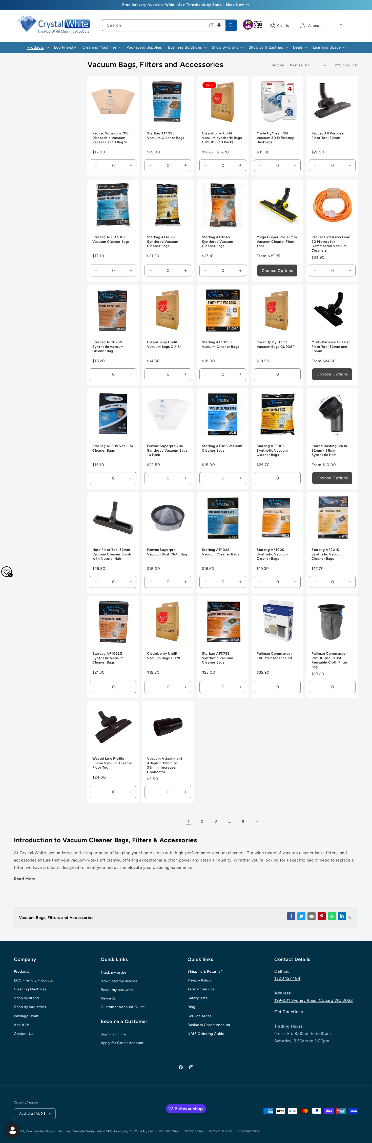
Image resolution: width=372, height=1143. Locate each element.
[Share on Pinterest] (322, 916)
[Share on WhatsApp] (332, 916)
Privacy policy (193, 1131)
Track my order (113, 972)
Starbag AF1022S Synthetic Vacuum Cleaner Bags (108, 657)
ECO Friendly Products (33, 980)
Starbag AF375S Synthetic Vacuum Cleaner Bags (217, 657)
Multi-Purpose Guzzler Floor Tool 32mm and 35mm (331, 346)
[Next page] (256, 821)
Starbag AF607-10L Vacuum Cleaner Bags (111, 239)
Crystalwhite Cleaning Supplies (48, 1131)
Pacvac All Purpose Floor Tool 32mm (328, 135)
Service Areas (200, 1016)
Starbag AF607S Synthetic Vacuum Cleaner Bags (162, 241)
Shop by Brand (26, 998)
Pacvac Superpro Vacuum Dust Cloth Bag (167, 552)
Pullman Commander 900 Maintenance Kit (275, 655)
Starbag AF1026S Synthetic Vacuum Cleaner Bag (108, 346)
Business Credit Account (209, 1025)
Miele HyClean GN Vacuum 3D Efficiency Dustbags (275, 137)
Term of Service (201, 989)
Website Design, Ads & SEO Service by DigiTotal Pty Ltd (113, 1131)
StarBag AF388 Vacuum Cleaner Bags (222, 448)
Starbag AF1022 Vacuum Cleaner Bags (220, 552)
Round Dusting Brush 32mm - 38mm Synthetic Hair (329, 450)
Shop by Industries (30, 1007)
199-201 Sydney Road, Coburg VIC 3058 (313, 1000)
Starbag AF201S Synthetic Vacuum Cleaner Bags (327, 554)
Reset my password (117, 990)
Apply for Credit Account (122, 1043)
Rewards (108, 998)
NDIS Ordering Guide (206, 1034)
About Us (22, 1025)
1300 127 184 (287, 978)
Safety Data (198, 998)
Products (22, 971)
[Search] (231, 25)
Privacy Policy (199, 980)
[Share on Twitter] (301, 916)
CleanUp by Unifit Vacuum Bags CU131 (164, 344)
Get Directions (288, 1011)
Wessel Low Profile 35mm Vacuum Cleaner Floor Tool (112, 762)
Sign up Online (113, 1034)
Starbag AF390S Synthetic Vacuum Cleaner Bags (272, 450)
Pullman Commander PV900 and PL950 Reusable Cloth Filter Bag (329, 660)
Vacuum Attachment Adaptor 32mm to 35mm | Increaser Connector (164, 765)
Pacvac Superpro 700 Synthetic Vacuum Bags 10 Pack (167, 450)
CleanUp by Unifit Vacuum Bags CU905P (276, 344)
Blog (191, 1007)
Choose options (277, 270)
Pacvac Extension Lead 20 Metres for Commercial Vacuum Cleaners (331, 244)
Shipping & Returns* (205, 971)
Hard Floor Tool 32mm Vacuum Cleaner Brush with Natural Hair (111, 554)
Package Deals (26, 1016)
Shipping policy (248, 1131)
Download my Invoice (119, 981)
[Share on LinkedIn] (342, 916)
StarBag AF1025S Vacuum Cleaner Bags (220, 344)
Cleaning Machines (30, 989)
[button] (219, 25)
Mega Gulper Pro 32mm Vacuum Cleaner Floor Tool (277, 241)
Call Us (283, 26)
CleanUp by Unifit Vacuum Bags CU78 (163, 655)
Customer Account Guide (123, 1007)
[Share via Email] (311, 916)
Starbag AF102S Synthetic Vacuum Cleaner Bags (272, 554)
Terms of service (220, 1131)
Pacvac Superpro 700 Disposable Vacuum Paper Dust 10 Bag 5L (110, 137)
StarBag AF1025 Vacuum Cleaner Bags (165, 135)
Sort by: (278, 65)
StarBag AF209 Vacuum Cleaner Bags (112, 448)
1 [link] (189, 821)
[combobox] (169, 25)
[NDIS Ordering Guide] (253, 25)
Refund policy (168, 1131)
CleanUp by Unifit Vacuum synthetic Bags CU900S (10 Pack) (222, 137)
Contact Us (23, 1034)
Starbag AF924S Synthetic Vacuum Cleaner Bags (217, 241)
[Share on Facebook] (291, 916)
